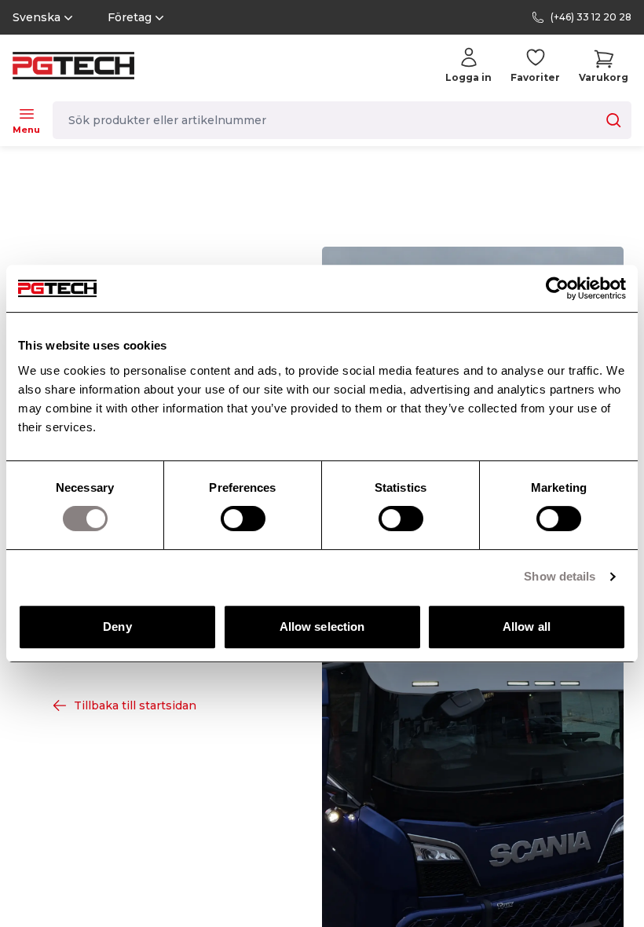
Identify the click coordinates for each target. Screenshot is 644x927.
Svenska (36, 17)
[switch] (243, 518)
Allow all (527, 626)
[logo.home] (73, 65)
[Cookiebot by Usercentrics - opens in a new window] (557, 288)
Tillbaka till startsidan (135, 705)
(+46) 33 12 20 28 (591, 17)
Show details (559, 576)
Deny (117, 626)
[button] (603, 65)
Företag (130, 17)
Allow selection (322, 626)
